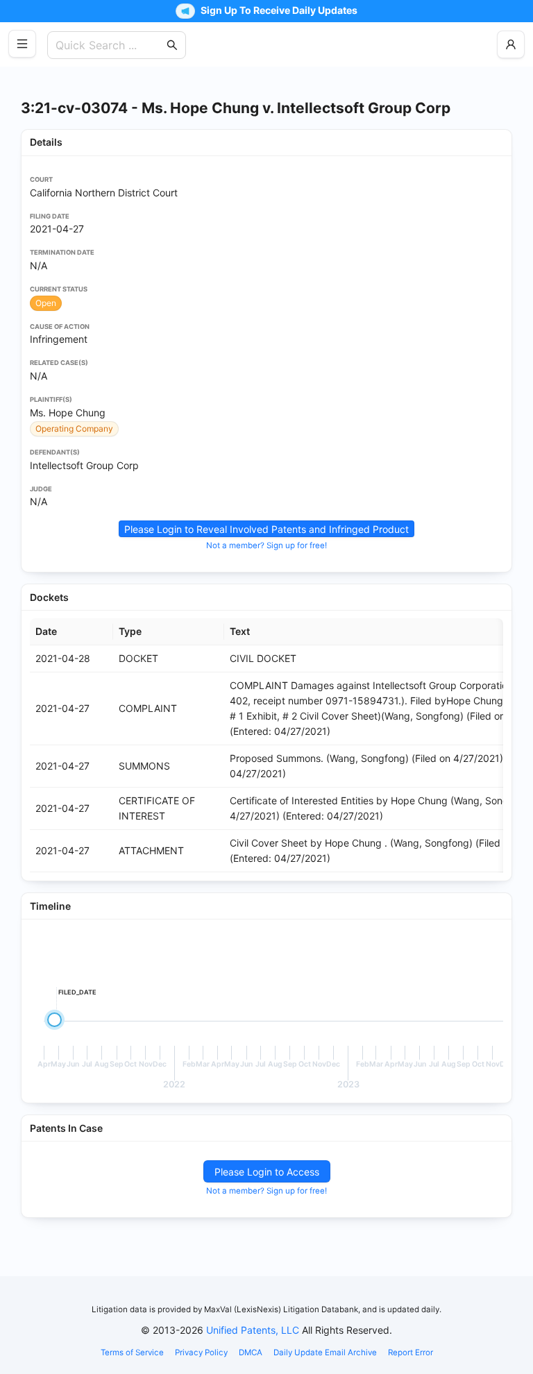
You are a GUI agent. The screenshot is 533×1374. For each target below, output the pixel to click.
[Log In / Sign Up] (511, 44)
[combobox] (110, 45)
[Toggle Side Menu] (22, 44)
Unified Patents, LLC (252, 1330)
